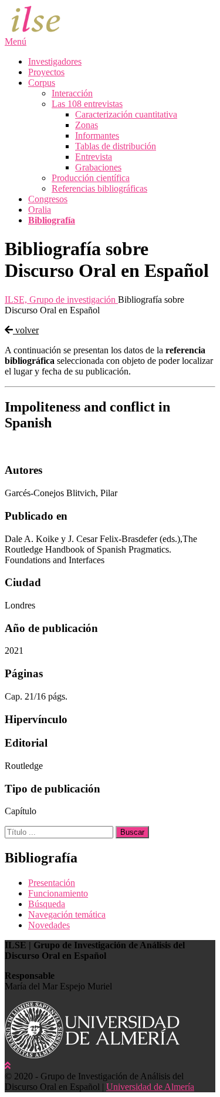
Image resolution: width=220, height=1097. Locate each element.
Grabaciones (98, 167)
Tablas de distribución (115, 146)
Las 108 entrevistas (87, 104)
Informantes (97, 136)
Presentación (51, 883)
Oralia (39, 210)
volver (26, 330)
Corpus (41, 83)
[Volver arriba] (8, 1066)
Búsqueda (46, 904)
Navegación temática (67, 914)
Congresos (47, 199)
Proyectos (46, 72)
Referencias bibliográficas (99, 188)
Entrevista (93, 157)
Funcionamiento (58, 893)
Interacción (72, 93)
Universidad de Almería (150, 1087)
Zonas (86, 125)
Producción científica (91, 178)
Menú (15, 41)
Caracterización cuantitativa (126, 114)
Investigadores (55, 61)
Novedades (49, 925)
